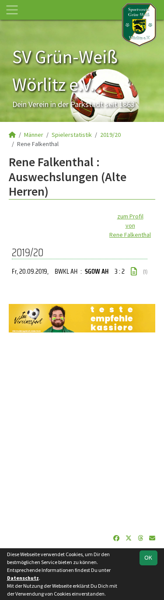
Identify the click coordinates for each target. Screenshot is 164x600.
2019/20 (110, 135)
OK (148, 557)
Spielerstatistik (72, 135)
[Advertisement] (82, 433)
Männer (33, 135)
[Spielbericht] (134, 271)
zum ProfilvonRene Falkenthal (130, 225)
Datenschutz (23, 578)
